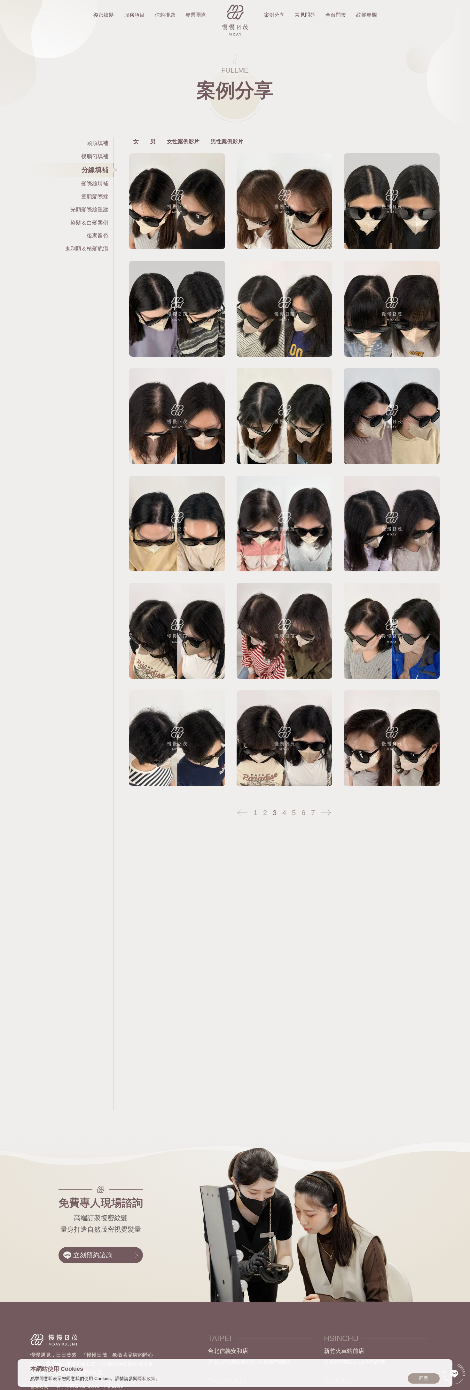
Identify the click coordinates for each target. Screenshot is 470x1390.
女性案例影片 (183, 142)
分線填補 (95, 170)
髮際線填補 (94, 184)
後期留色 (97, 236)
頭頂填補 (97, 143)
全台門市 (335, 15)
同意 (423, 1378)
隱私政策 (146, 1378)
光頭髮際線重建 (89, 210)
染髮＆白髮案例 (89, 223)
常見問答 (305, 15)
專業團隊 (195, 15)
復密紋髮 (103, 15)
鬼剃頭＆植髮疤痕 (86, 249)
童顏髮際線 (94, 197)
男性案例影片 (227, 142)
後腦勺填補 (94, 156)
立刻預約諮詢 (93, 1255)
